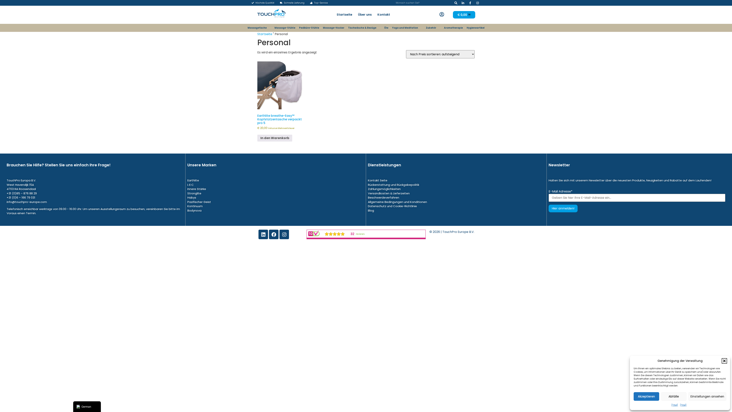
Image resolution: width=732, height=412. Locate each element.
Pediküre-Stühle (309, 27)
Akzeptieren (646, 396)
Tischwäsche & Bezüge (362, 27)
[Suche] (455, 3)
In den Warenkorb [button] (274, 138)
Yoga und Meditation (405, 27)
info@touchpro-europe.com (27, 202)
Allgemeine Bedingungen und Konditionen (397, 202)
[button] (724, 361)
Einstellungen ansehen (707, 396)
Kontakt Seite (377, 180)
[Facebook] (274, 234)
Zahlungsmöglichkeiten (384, 189)
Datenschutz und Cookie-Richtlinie (392, 206)
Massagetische (257, 27)
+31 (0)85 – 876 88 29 (22, 193)
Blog (371, 210)
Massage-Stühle (284, 27)
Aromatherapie (453, 27)
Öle (386, 27)
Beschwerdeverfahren (383, 198)
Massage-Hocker (333, 27)
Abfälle (674, 396)
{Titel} (674, 405)
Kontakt (383, 14)
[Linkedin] (263, 234)
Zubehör (431, 27)
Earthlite (193, 180)
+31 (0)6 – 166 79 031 (21, 198)
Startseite (344, 14)
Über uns (365, 14)
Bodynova (194, 210)
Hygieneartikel (476, 27)
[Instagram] (284, 234)
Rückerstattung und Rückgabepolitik (393, 185)
